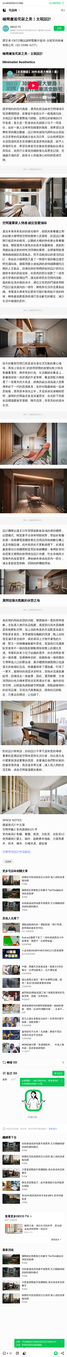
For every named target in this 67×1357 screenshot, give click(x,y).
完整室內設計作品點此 (16, 851)
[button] (7, 1353)
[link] (17, 1353)
